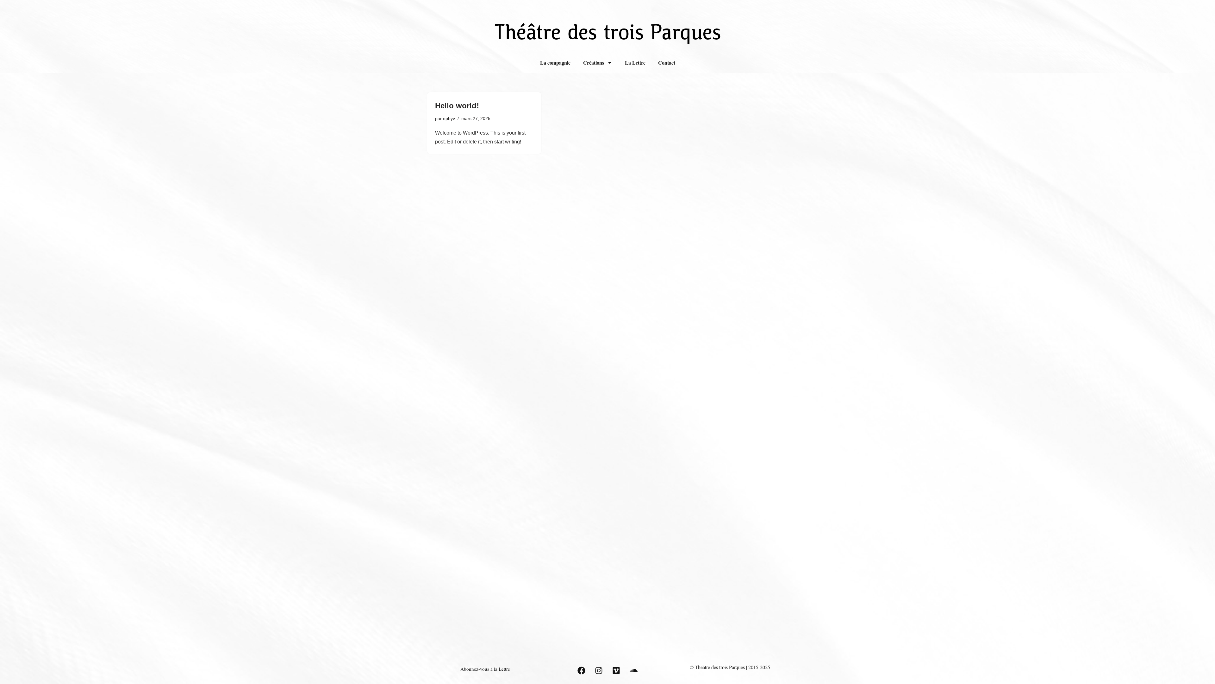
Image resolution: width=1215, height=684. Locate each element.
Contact (666, 62)
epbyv (449, 118)
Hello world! (457, 105)
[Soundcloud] (633, 671)
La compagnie (555, 62)
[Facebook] (581, 671)
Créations (593, 62)
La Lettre (635, 62)
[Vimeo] (616, 671)
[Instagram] (599, 671)
